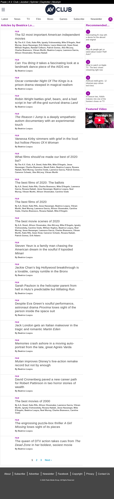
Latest (4, 19)
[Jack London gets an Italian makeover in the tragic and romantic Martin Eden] (7, 329)
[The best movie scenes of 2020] (7, 228)
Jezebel (24, 2)
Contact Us (104, 473)
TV (28, 19)
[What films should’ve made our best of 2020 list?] (7, 164)
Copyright (77, 473)
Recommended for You (98, 25)
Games (63, 19)
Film (38, 19)
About (7, 473)
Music (50, 19)
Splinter (34, 2)
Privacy (90, 473)
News (17, 19)
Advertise (34, 473)
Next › (48, 460)
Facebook (63, 473)
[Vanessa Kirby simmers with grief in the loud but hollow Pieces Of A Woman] (7, 142)
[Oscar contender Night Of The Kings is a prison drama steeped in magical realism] (7, 84)
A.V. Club (13, 2)
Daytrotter (45, 2)
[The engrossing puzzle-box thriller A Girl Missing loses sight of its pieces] (7, 426)
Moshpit (56, 2)
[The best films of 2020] (7, 206)
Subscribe (79, 19)
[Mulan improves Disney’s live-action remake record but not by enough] (7, 365)
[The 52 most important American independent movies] (7, 43)
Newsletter (96, 19)
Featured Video (96, 109)
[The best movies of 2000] (7, 406)
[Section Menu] (3, 9)
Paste (4, 2)
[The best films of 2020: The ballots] (7, 187)
